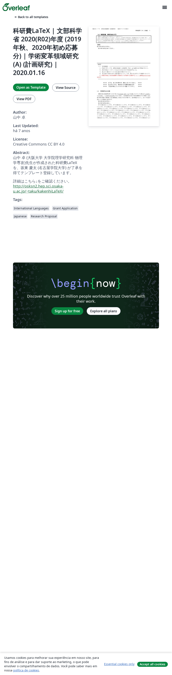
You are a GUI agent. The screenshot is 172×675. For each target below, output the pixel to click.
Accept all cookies (152, 664)
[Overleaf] (16, 7)
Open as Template (31, 87)
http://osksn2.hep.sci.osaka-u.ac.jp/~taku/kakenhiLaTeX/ (38, 189)
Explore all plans (103, 311)
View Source (66, 87)
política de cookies (26, 670)
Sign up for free (67, 311)
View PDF (24, 99)
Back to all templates (31, 17)
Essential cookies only (119, 664)
